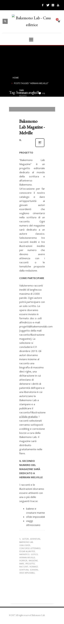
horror (23, 560)
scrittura (24, 570)
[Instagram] (52, 5)
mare (21, 563)
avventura (35, 539)
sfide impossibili (27, 573)
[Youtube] (58, 5)
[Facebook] (42, 5)
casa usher (24, 545)
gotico (34, 554)
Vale (21, 90)
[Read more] (40, 146)
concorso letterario (29, 548)
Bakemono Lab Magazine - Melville (32, 127)
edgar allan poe (27, 551)
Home (16, 77)
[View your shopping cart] (58, 21)
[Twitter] (47, 5)
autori (25, 539)
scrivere (34, 570)
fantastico (24, 554)
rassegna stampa (33, 103)
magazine (33, 560)
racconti (23, 567)
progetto (30, 563)
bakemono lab (26, 542)
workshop (24, 105)
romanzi (34, 567)
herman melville (27, 557)
